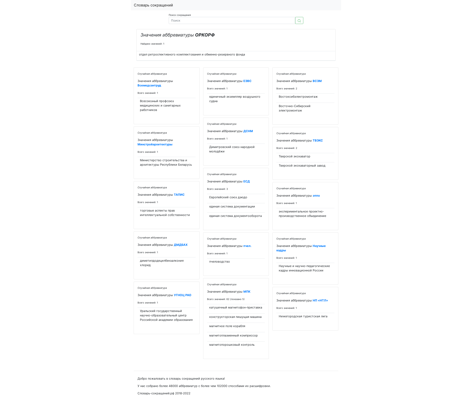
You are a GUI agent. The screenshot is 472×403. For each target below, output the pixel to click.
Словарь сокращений (153, 5)
